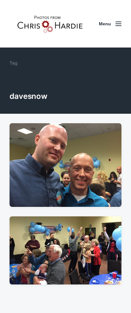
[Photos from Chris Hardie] (50, 23)
